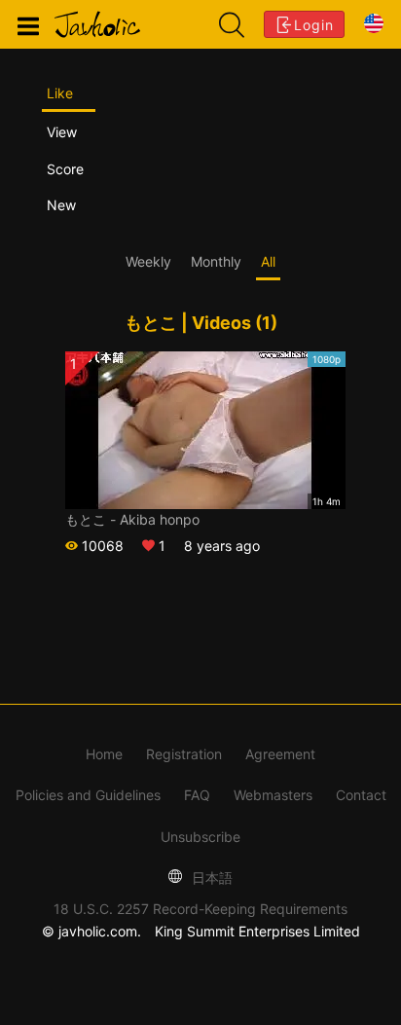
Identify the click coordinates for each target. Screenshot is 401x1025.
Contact (361, 795)
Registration (184, 754)
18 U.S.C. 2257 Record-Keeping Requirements (200, 908)
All (268, 261)
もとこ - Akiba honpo (132, 519)
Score (65, 169)
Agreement (280, 754)
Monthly (216, 261)
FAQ (197, 795)
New (61, 205)
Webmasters (273, 795)
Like (60, 93)
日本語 (210, 877)
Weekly (148, 261)
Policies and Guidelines (88, 795)
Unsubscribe (200, 836)
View (62, 132)
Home (104, 754)
